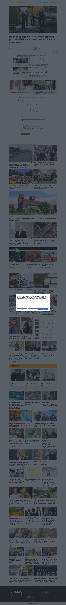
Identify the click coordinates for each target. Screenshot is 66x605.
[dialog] (33, 302)
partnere (33, 299)
